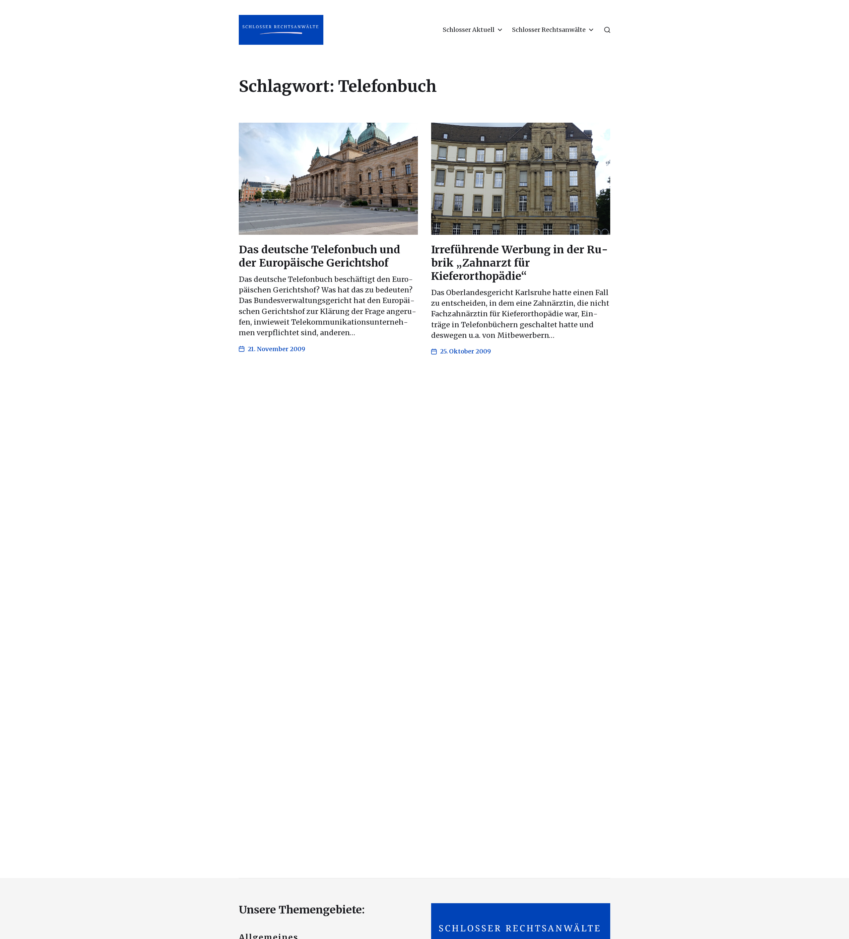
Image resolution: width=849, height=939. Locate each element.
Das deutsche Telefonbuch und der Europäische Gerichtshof (319, 256)
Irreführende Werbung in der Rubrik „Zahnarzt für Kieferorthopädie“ (519, 263)
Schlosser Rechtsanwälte (549, 30)
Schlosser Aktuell (468, 30)
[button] (607, 30)
